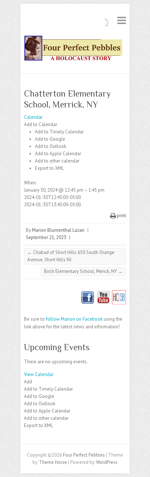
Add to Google (50, 139)
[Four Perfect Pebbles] (75, 49)
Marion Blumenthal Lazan (58, 230)
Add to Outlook (50, 146)
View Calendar (39, 374)
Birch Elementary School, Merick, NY (83, 271)
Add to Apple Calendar (58, 153)
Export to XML (49, 168)
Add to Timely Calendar (59, 132)
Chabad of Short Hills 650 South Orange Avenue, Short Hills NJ (70, 256)
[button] (40, 124)
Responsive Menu (121, 20)
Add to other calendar (57, 161)
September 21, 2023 (46, 237)
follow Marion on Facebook (74, 319)
